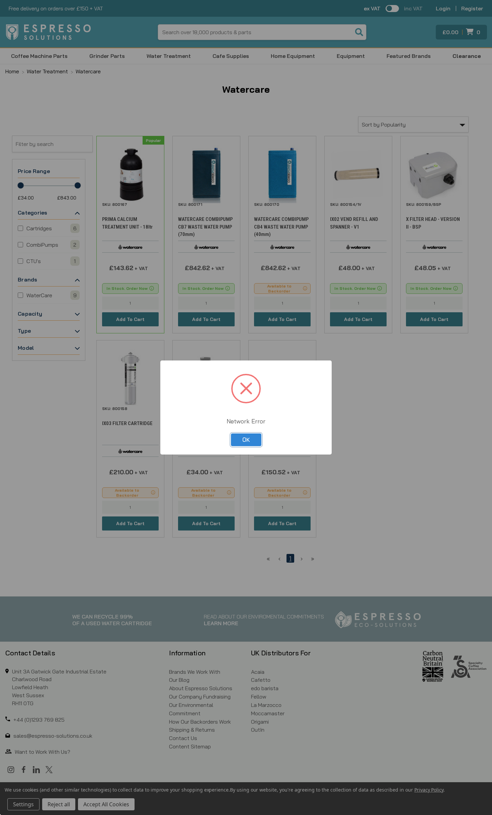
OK (246, 439)
